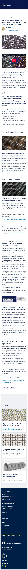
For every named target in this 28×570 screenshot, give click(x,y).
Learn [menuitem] (3, 522)
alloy (20, 232)
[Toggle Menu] (24, 5)
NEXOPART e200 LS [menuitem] (6, 499)
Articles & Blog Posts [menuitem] (6, 525)
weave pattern (15, 232)
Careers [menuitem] (3, 516)
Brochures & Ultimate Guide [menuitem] (7, 528)
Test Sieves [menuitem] (4, 494)
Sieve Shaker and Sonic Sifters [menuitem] (8, 496)
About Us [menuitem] (4, 512)
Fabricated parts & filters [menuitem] (7, 508)
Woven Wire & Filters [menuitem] (8, 503)
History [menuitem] (3, 515)
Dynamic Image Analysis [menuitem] (7, 498)
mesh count (4, 233)
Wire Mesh (6, 387)
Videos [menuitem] (3, 527)
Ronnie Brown (9, 27)
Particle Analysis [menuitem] (7, 491)
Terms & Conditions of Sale (7, 549)
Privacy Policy (4, 550)
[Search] (20, 5)
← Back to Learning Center (8, 17)
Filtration (12, 387)
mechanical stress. (18, 274)
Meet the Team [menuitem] (5, 518)
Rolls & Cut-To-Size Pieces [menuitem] (7, 506)
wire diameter (9, 232)
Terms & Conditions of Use (7, 547)
